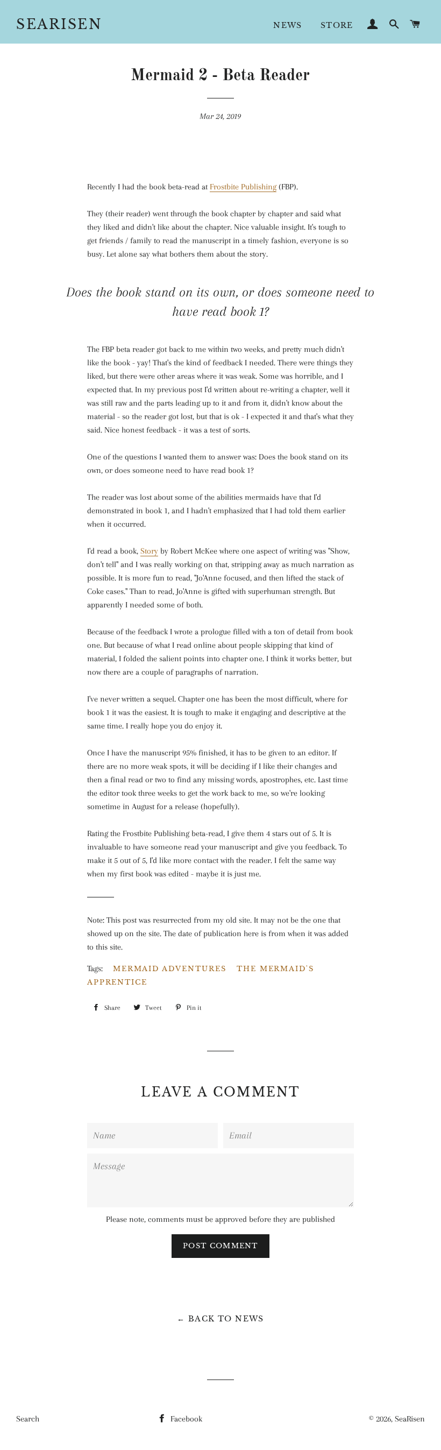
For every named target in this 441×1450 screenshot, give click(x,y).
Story (149, 551)
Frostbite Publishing (243, 187)
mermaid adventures (169, 968)
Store (337, 25)
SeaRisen (59, 24)
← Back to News (220, 1319)
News (287, 25)
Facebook (185, 1419)
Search (27, 1419)
